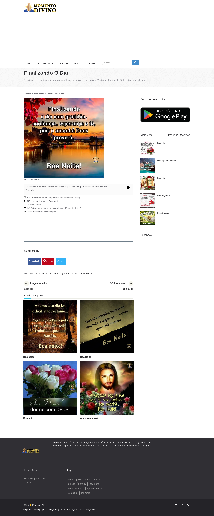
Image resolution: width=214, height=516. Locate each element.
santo (97, 479)
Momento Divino (71, 197)
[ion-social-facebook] (176, 505)
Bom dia (161, 143)
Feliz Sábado (163, 213)
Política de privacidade (34, 478)
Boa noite (28, 357)
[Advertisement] (107, 37)
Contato (27, 483)
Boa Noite (85, 357)
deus (70, 479)
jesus (79, 479)
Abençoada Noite (89, 418)
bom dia (82, 484)
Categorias (44, 63)
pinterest (49, 261)
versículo (72, 493)
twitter (62, 261)
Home (27, 63)
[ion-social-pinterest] (188, 505)
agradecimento (94, 488)
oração (71, 484)
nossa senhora (75, 488)
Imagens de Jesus (70, 63)
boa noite (94, 484)
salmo (88, 479)
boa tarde (85, 493)
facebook (35, 261)
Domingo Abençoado (166, 160)
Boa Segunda (163, 195)
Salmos (92, 63)
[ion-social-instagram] (182, 505)
